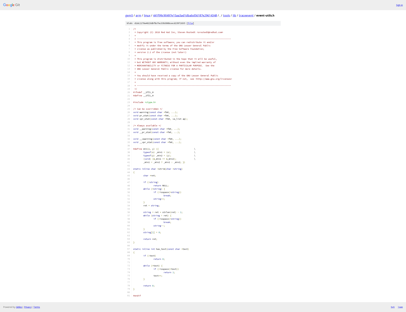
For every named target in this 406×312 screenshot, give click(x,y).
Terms (36, 307)
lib (234, 15)
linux (147, 15)
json (400, 306)
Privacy (27, 307)
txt (393, 306)
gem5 (129, 15)
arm (138, 15)
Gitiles (19, 307)
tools (226, 15)
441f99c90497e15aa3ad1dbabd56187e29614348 (185, 15)
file (190, 23)
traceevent (246, 15)
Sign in (399, 5)
